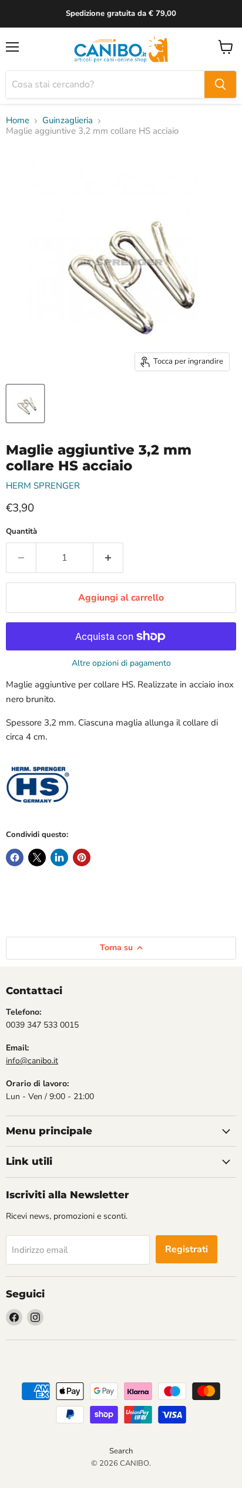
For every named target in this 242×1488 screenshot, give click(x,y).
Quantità (21, 531)
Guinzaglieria (67, 121)
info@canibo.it (32, 1060)
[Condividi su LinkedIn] (59, 857)
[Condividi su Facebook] (14, 857)
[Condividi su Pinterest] (81, 857)
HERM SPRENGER (43, 486)
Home (17, 121)
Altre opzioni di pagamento (121, 663)
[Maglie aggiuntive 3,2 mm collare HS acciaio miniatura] (25, 403)
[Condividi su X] (37, 857)
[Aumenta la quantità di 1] (108, 558)
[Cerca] (220, 84)
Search (121, 1451)
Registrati (186, 1249)
